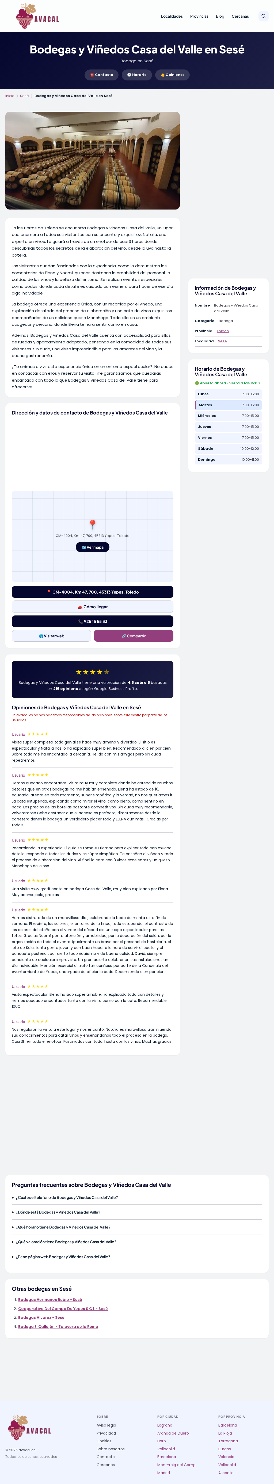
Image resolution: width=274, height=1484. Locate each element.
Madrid (163, 1472)
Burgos (224, 1449)
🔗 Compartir (134, 635)
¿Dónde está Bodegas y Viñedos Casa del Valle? (58, 1212)
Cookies (104, 1441)
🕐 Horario (137, 74)
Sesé (24, 95)
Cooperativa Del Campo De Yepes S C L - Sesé (63, 1308)
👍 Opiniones (172, 74)
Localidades (172, 16)
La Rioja (225, 1433)
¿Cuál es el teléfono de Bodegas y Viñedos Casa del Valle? (67, 1197)
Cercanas (240, 16)
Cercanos (106, 1464)
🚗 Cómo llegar (93, 606)
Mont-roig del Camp (176, 1464)
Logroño (164, 1425)
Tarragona (228, 1441)
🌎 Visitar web (51, 635)
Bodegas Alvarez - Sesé (41, 1317)
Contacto (106, 1456)
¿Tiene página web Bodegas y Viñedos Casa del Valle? (63, 1256)
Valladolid (166, 1449)
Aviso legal (106, 1425)
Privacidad (106, 1433)
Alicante (226, 1472)
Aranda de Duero (173, 1433)
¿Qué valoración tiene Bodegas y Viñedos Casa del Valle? (66, 1241)
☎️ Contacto (101, 74)
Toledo (223, 331)
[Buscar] (263, 16)
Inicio (9, 95)
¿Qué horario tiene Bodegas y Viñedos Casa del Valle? (63, 1227)
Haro (161, 1441)
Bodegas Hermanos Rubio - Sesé (50, 1299)
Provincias (199, 16)
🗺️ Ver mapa (93, 547)
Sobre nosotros (111, 1449)
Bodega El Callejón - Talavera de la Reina (58, 1326)
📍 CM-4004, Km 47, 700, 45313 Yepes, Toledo (93, 591)
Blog (220, 16)
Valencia (226, 1456)
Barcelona (166, 1456)
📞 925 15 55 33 (92, 621)
